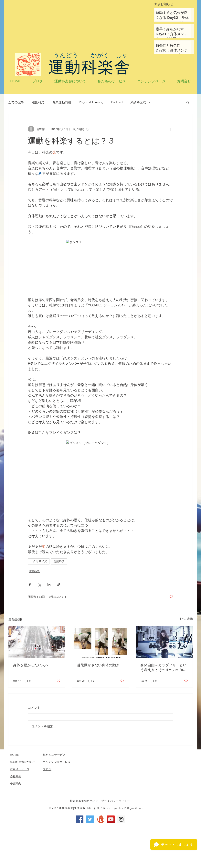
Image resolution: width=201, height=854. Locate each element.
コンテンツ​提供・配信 (56, 762)
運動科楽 (38, 102)
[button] (188, 102)
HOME (14, 755)
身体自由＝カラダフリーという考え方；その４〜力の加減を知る (163, 667)
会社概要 (15, 776)
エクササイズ (38, 561)
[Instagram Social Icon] (121, 819)
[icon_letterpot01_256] (100, 819)
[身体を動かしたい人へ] (36, 642)
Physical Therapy (91, 102)
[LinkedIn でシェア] (49, 584)
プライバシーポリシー (115, 801)
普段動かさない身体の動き (98, 665)
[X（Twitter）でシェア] (39, 584)
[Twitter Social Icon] (90, 819)
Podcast (117, 102)
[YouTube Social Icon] (111, 819)
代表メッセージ (19, 769)
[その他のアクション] (170, 129)
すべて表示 (186, 619)
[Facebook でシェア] (30, 584)
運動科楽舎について (23, 762)
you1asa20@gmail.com (128, 808)
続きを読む (138, 102)
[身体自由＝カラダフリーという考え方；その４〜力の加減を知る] (164, 642)
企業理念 (15, 783)
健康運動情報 (61, 102)
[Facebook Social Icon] (79, 819)
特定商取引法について (84, 801)
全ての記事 (16, 102)
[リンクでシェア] (58, 584)
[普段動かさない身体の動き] (100, 642)
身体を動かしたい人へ (30, 665)
